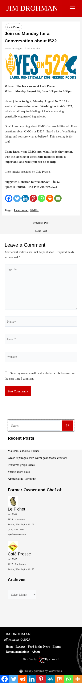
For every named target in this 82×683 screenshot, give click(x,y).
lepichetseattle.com (17, 534)
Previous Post (41, 222)
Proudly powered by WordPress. (43, 671)
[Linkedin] (25, 198)
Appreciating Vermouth (22, 479)
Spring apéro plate (19, 472)
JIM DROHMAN (32, 8)
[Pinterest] (33, 198)
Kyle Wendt (52, 659)
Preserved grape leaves (21, 465)
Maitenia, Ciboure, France (23, 451)
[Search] (67, 425)
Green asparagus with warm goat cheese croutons (37, 458)
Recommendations (17, 651)
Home (9, 646)
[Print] (49, 198)
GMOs (34, 210)
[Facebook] (8, 198)
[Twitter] (17, 198)
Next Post (41, 231)
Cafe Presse (13, 27)
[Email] (58, 198)
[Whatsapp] (41, 198)
